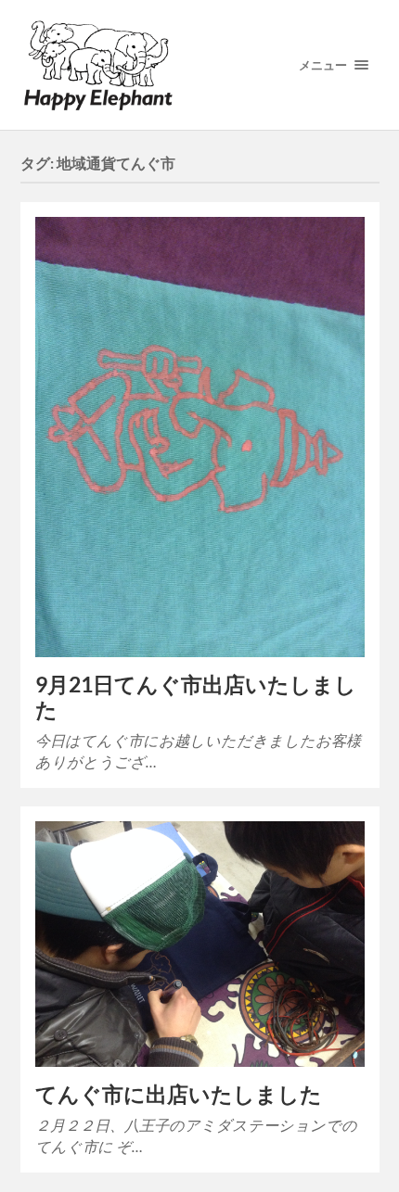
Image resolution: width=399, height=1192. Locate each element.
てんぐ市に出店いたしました (178, 1094)
